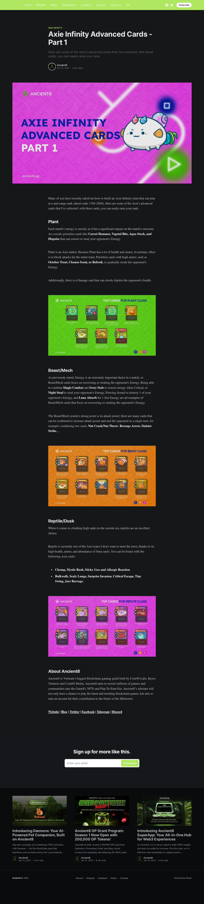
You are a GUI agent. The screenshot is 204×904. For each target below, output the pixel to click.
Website (41, 4)
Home (27, 4)
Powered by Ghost (183, 878)
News (54, 4)
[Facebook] (166, 4)
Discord (79, 878)
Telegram (90, 878)
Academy (86, 4)
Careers (100, 4)
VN (127, 4)
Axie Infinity (55, 28)
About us (116, 4)
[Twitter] (172, 4)
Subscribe (184, 5)
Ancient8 (62, 65)
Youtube (124, 878)
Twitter (113, 878)
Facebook (102, 878)
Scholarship (69, 4)
